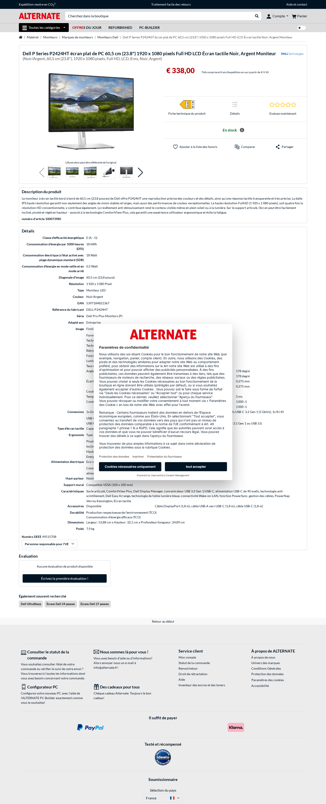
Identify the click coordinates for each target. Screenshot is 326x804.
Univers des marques (265, 663)
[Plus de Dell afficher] (292, 57)
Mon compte (187, 657)
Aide (289, 4)
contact (302, 4)
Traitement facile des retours (171, 4)
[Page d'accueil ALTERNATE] (39, 15)
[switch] (301, 28)
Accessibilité (260, 686)
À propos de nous (263, 657)
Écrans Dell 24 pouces (61, 604)
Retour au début (163, 621)
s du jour (86, 27)
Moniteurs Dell (107, 37)
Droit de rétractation (193, 674)
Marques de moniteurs (77, 37)
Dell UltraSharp (31, 604)
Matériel (33, 37)
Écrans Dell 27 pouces (95, 604)
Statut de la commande (194, 663)
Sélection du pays (163, 790)
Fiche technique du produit (187, 113)
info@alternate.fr (105, 667)
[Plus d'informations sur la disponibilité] (242, 130)
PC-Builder (149, 27)
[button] (42, 172)
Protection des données (267, 674)
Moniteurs (50, 37)
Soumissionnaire (163, 779)
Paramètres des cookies (267, 680)
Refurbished (120, 27)
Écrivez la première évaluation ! (64, 578)
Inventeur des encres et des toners (202, 685)
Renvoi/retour (188, 668)
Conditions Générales (266, 668)
